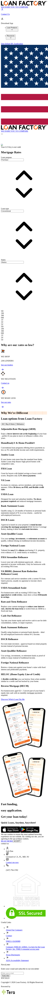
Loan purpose (6, 157)
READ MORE (7, 841)
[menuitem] (12, 29)
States (3, 260)
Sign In (4, 44)
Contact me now (12, 862)
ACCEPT (17, 841)
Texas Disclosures (13, 955)
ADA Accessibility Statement (17, 960)
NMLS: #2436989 (13, 941)
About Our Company (14, 930)
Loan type (5, 209)
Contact (9, 936)
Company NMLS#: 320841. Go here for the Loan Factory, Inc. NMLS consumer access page (25, 948)
